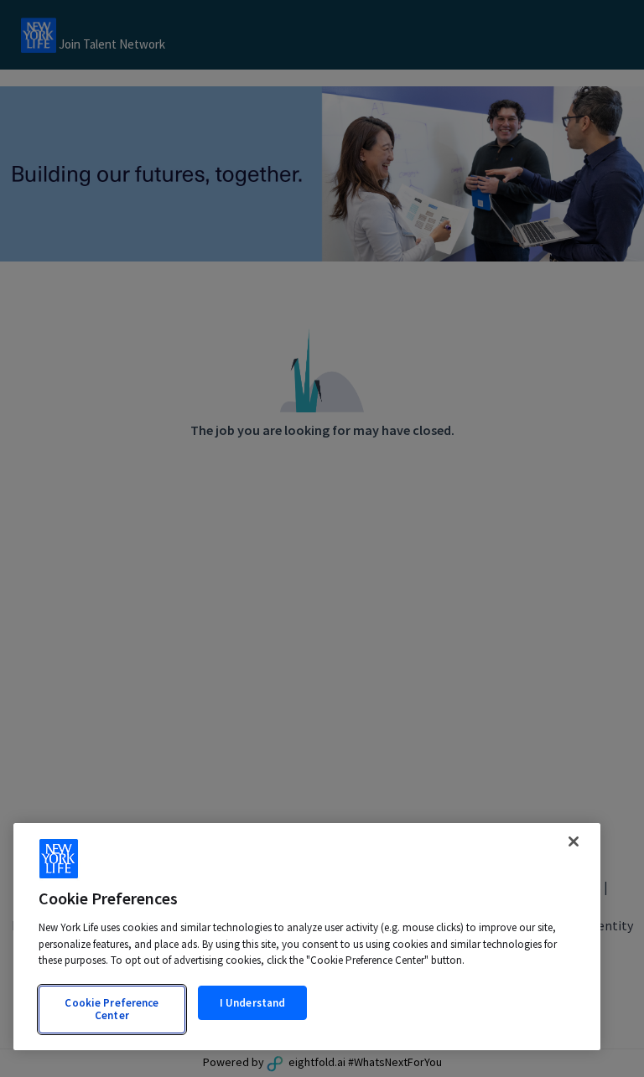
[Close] (573, 841)
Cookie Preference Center (111, 1009)
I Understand (253, 1003)
